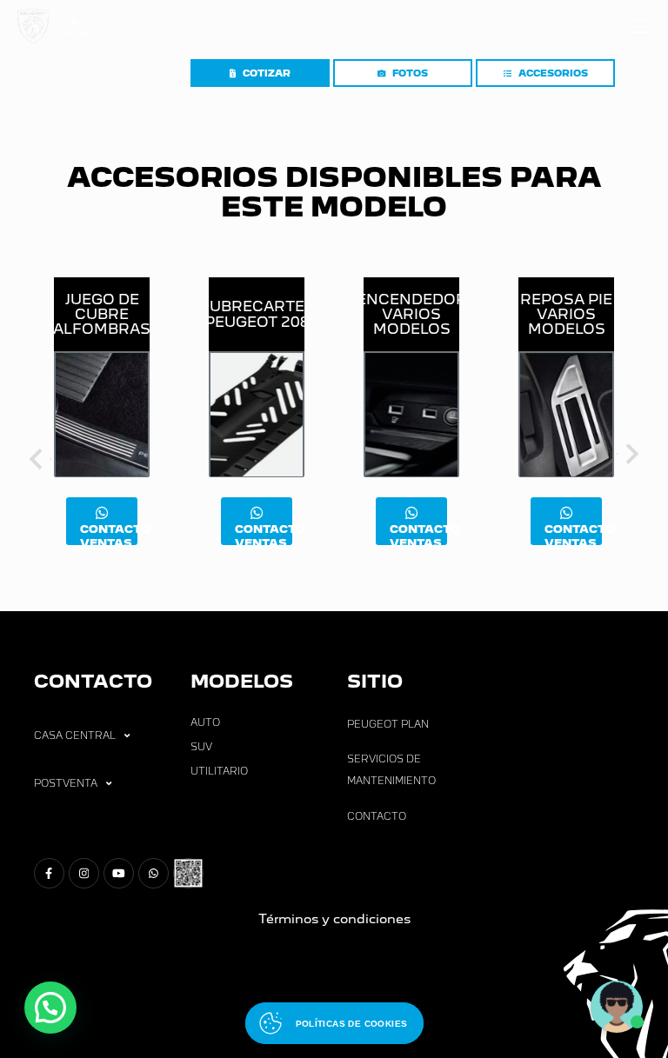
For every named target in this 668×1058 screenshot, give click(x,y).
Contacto (376, 816)
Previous (38, 457)
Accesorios (553, 73)
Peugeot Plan (388, 724)
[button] (50, 1007)
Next (630, 457)
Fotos (410, 73)
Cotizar (267, 73)
